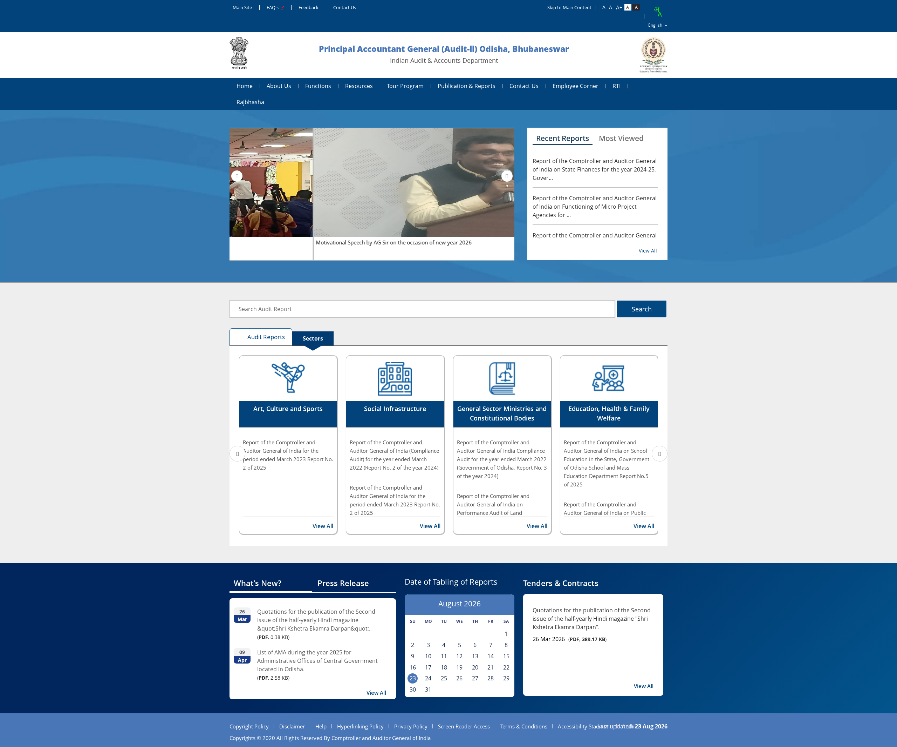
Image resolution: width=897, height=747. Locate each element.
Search (642, 309)
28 (490, 678)
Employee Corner (575, 86)
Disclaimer (292, 726)
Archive (631, 726)
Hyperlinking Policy (360, 726)
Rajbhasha (250, 102)
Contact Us (344, 7)
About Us (279, 86)
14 (490, 656)
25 (444, 678)
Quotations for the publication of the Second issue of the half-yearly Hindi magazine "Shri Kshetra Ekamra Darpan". (592, 618)
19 (459, 667)
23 (413, 678)
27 (475, 678)
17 (428, 667)
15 (506, 656)
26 (459, 678)
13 (475, 656)
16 (413, 667)
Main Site (242, 7)
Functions (318, 86)
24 (428, 678)
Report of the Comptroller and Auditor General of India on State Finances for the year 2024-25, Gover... (595, 169)
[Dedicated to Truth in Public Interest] (239, 55)
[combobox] (657, 12)
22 (506, 667)
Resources (359, 86)
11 (444, 656)
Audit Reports (266, 337)
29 (506, 678)
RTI (616, 86)
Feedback (309, 7)
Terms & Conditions (523, 726)
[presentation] (236, 176)
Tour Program (405, 86)
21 (490, 667)
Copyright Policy (249, 726)
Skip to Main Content (569, 7)
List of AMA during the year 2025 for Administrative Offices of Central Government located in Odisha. (317, 660)
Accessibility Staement (584, 726)
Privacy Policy (410, 726)
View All (648, 250)
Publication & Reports (466, 86)
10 (428, 656)
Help (321, 726)
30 (413, 689)
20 (475, 667)
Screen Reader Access (464, 726)
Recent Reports (562, 138)
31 (428, 689)
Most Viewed (621, 138)
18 (444, 667)
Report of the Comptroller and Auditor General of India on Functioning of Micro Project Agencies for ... (595, 206)
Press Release (343, 583)
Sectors (313, 338)
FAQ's (274, 7)
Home (245, 86)
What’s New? (257, 583)
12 (459, 656)
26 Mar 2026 (549, 639)
